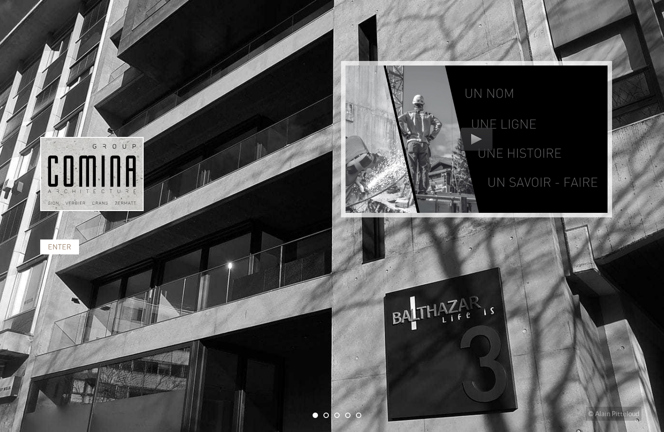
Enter (59, 246)
